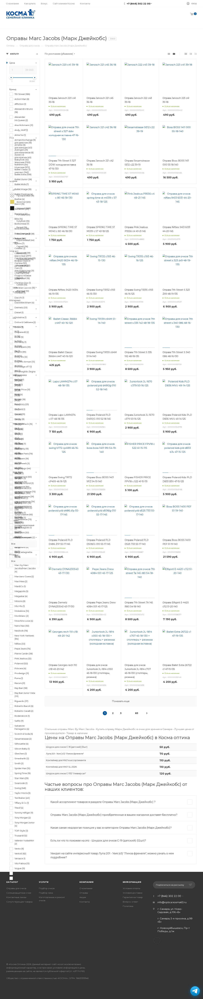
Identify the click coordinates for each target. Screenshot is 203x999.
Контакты (84, 901)
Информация (132, 882)
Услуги (44, 882)
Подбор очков (47, 888)
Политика (128, 906)
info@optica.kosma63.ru (172, 902)
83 (136, 713)
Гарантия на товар (133, 897)
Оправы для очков (16, 888)
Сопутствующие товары (19, 901)
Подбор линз (46, 893)
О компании (85, 888)
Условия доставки (132, 893)
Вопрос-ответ (130, 901)
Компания (86, 882)
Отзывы (83, 893)
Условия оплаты (131, 888)
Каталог (12, 882)
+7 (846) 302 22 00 (169, 896)
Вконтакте (157, 940)
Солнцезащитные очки (18, 893)
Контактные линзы (16, 897)
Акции (82, 897)
